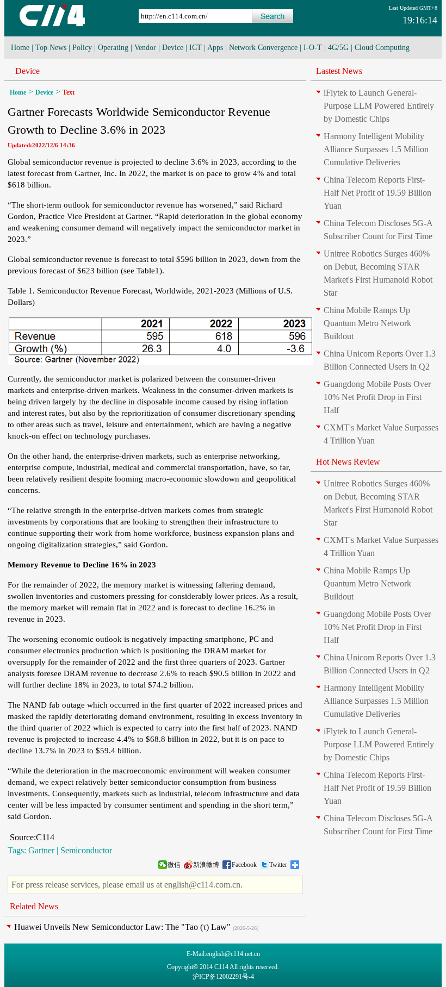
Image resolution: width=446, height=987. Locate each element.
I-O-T (312, 47)
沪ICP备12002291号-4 (223, 976)
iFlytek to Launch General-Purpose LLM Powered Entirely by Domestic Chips (379, 105)
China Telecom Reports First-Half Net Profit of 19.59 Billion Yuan (377, 192)
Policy (82, 47)
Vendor (145, 47)
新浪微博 (206, 865)
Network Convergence (263, 47)
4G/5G (338, 47)
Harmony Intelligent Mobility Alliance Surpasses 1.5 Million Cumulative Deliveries (376, 149)
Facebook (244, 865)
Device (172, 47)
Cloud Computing (382, 47)
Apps (215, 47)
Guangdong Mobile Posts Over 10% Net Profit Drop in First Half (377, 397)
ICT (195, 47)
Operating (113, 47)
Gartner (41, 850)
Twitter (278, 865)
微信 (174, 865)
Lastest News (339, 71)
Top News (50, 47)
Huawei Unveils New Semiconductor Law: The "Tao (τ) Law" (122, 927)
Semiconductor (86, 850)
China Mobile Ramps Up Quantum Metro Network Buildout (367, 323)
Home (20, 47)
